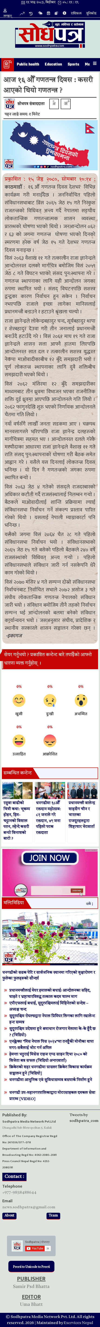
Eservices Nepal (78, 1323)
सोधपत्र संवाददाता (31, 104)
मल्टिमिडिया (13, 903)
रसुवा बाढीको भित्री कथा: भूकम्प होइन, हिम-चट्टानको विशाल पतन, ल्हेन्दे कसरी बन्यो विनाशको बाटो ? (16, 821)
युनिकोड (91, 13)
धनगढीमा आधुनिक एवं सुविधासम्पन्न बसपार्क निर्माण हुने (50, 1080)
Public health (28, 65)
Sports (73, 65)
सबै (88, 904)
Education (53, 65)
